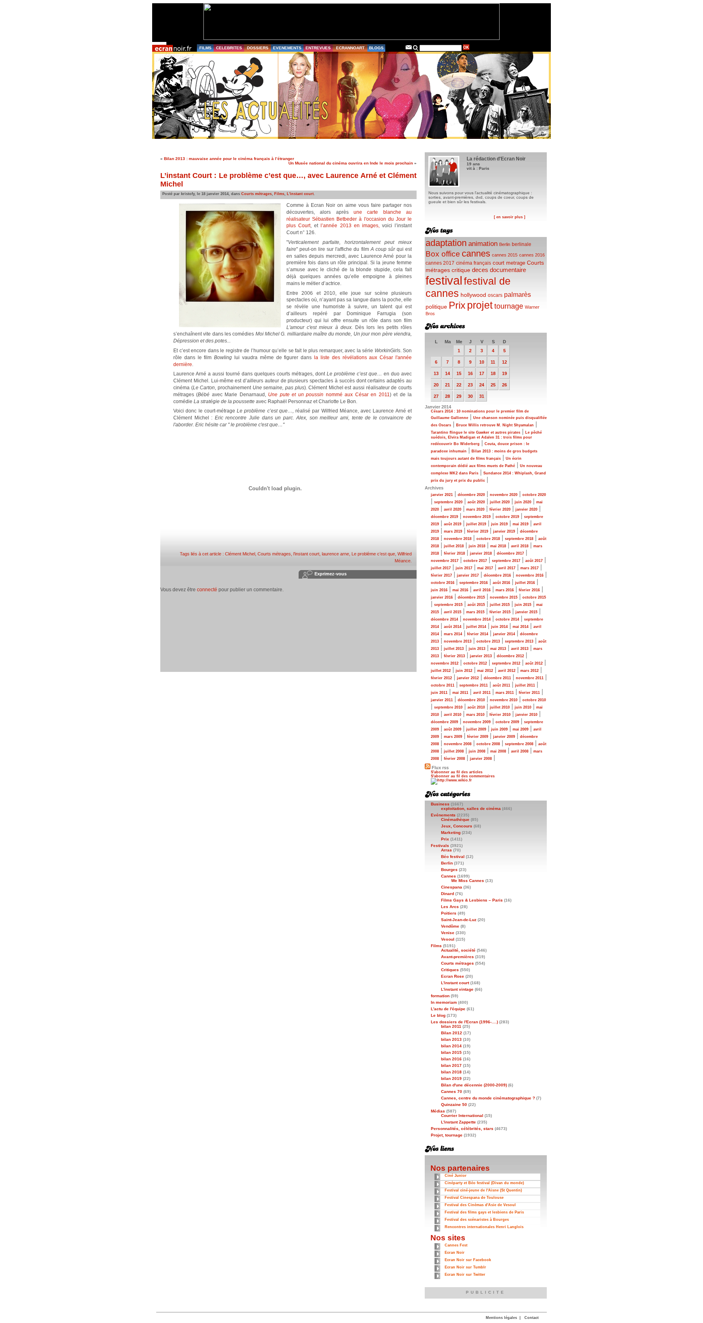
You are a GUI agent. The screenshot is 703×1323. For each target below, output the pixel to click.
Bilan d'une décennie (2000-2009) (474, 1085)
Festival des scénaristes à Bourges (477, 1220)
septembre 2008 (519, 744)
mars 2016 (505, 590)
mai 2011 (460, 693)
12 (504, 362)
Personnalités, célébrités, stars (462, 1128)
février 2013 (454, 656)
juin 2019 (499, 524)
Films (279, 194)
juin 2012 (464, 671)
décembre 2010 (471, 700)
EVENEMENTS (287, 48)
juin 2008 (477, 751)
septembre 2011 (473, 685)
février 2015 (500, 612)
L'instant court (300, 194)
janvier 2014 (504, 634)
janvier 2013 (481, 656)
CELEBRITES (229, 48)
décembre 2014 (444, 619)
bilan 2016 (451, 1059)
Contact (531, 1318)
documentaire (508, 269)
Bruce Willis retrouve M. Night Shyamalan (495, 425)
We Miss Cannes (467, 880)
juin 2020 (523, 502)
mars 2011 (505, 693)
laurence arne (335, 553)
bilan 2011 (451, 1026)
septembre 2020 (448, 502)
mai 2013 (498, 649)
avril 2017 (506, 568)
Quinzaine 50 (454, 1104)
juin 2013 (477, 649)
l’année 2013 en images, (350, 225)
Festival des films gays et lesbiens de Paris (484, 1212)
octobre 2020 (534, 495)
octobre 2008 (488, 744)
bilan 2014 (451, 1046)
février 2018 (454, 553)
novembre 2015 (503, 597)
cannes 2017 (440, 262)
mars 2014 (453, 634)
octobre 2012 (475, 663)
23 (470, 384)
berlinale (521, 244)
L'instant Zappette (458, 1122)
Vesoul (447, 939)
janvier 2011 (442, 700)
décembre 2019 (444, 517)
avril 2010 (452, 715)
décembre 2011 (497, 678)
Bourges (449, 869)
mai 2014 (520, 627)
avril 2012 (506, 671)
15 (458, 373)
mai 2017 (485, 568)
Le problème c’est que (373, 553)
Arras (446, 850)
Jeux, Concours (456, 826)
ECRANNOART (350, 48)
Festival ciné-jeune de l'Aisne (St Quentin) (483, 1190)
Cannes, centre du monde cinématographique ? (488, 1098)
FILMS (205, 48)
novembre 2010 (503, 700)
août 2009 (452, 729)
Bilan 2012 (451, 1033)
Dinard (447, 893)
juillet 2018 (454, 546)
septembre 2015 (448, 605)
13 (436, 373)
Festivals (440, 845)
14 (447, 373)
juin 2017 (464, 568)
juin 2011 (439, 693)
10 (481, 362)
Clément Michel (240, 553)
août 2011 (501, 685)
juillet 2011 (525, 685)
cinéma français (473, 263)
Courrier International (462, 1115)
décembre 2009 (444, 722)
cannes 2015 (504, 254)
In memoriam (444, 1002)
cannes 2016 (532, 254)
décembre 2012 (510, 656)
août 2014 (452, 627)
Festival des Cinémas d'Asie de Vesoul (480, 1205)
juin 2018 (477, 546)
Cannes (448, 876)
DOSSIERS (258, 48)
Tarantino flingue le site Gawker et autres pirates (475, 432)
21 (447, 384)
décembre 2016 (497, 575)
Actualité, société (458, 950)
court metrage (509, 263)
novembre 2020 (503, 495)
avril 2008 (519, 751)
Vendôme (450, 926)
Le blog (438, 1015)
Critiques (450, 970)
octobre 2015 (534, 597)
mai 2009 (520, 729)
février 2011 (529, 693)
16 (470, 373)
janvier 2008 (481, 759)
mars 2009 (453, 737)
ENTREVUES (318, 48)
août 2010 (476, 707)
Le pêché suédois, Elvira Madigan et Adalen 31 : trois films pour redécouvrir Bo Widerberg (486, 438)
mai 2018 (498, 546)
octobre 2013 (488, 641)
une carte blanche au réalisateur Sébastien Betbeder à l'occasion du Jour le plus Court (349, 219)
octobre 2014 (507, 619)
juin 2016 (439, 590)
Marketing (451, 832)
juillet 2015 (500, 605)
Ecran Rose (452, 976)
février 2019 (477, 531)
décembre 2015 (471, 597)
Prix (457, 305)
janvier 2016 (442, 597)
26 (504, 384)
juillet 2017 (441, 568)
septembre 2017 (506, 561)
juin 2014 (499, 627)
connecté (207, 589)
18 (493, 373)
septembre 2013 (519, 641)
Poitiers (448, 913)
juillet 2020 (500, 502)
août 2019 (452, 524)
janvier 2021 (442, 495)
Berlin (504, 244)
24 (481, 384)
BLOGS (376, 48)
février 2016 (529, 590)
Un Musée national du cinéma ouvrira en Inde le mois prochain (350, 163)
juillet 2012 (441, 671)
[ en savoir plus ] (509, 217)
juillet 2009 (476, 729)
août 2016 (501, 583)
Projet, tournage (447, 1135)
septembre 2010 (448, 707)
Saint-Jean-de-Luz (458, 919)
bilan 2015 (451, 1052)
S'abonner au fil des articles (456, 772)
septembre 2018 (519, 539)
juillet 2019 (476, 524)
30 (470, 396)
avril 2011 (482, 693)
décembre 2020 (471, 495)
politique (436, 306)
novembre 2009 (477, 722)
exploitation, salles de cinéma (471, 808)
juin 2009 (499, 729)
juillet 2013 (454, 649)
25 (493, 384)
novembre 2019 (477, 517)
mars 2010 (475, 715)
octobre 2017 (475, 561)
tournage (508, 306)
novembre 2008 (458, 744)
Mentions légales (501, 1318)
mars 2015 (475, 612)
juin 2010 (523, 707)
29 (458, 396)
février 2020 (500, 509)
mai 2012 (485, 671)
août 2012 (534, 663)
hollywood (473, 295)
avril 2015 (452, 612)
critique (461, 270)
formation (440, 996)
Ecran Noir (455, 1253)
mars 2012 (529, 671)
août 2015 (476, 605)
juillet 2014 (476, 627)
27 (436, 396)
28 (447, 396)
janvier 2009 (504, 737)
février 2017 (441, 575)
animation (483, 244)
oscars (495, 295)
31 (481, 396)
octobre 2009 (507, 722)
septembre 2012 (506, 663)
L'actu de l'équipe (448, 1009)
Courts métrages (256, 194)
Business (440, 804)
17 (481, 373)
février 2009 (477, 737)
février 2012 (441, 678)
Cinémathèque (455, 819)
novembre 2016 (530, 575)
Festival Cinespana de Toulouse (474, 1198)
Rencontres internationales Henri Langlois (484, 1227)
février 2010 (500, 715)
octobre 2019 (507, 517)
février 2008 (454, 759)
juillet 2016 (525, 583)
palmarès (517, 294)
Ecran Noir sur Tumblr (465, 1267)
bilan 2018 (451, 1072)
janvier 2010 (526, 715)
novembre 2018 (458, 539)
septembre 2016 (473, 583)
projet (480, 305)
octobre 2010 (534, 700)
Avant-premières (457, 956)
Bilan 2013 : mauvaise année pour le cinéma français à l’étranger (229, 158)
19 (504, 373)
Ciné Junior (456, 1176)
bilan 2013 (451, 1039)
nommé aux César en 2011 (328, 394)
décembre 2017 (510, 553)
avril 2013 (519, 649)
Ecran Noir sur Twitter (465, 1275)
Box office (443, 254)
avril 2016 (482, 590)
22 (458, 384)
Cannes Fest (456, 1245)
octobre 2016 (442, 583)
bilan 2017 (451, 1065)
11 (493, 362)
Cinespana (451, 887)
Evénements (443, 815)
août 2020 (476, 502)
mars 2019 (453, 531)
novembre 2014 (477, 619)
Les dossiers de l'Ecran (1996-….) (464, 1022)
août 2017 (534, 561)
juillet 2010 (500, 707)
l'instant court (306, 553)
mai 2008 (498, 751)
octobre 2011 (442, 685)
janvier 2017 (468, 575)
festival (444, 280)
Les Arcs (450, 906)
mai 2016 (460, 590)
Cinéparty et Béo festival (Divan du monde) (484, 1183)
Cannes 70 (451, 1091)
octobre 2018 (488, 539)
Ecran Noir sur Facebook (468, 1260)
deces (480, 269)
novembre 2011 (530, 678)
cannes (476, 253)
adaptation (446, 243)
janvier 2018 (481, 553)
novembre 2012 (444, 663)
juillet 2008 (454, 751)
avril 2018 (519, 546)
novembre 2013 (458, 641)
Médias (438, 1111)
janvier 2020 (526, 509)
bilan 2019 (451, 1078)
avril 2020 (452, 509)
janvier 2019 (504, 531)
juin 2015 (523, 605)
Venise (447, 932)
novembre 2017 (444, 561)
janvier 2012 (468, 678)
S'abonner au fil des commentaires (463, 776)
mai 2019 (520, 524)
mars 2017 (529, 568)
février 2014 (477, 634)
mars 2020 (475, 509)
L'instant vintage (457, 989)
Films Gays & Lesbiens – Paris (472, 900)
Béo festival (453, 856)
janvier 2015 (526, 612)
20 (436, 384)
